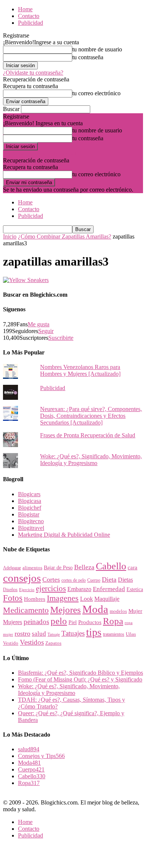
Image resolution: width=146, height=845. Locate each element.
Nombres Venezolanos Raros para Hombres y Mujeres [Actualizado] (80, 370)
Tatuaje (54, 634)
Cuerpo (93, 580)
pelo (59, 620)
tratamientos (113, 634)
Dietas (125, 579)
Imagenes (63, 598)
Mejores (65, 610)
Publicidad (30, 23)
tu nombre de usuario (97, 49)
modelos (118, 611)
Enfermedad (109, 589)
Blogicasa (29, 501)
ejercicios (51, 588)
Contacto (28, 16)
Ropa (113, 621)
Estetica (135, 589)
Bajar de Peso (58, 567)
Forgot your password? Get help (41, 153)
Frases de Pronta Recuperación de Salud (87, 435)
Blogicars (29, 494)
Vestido (10, 643)
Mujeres (12, 622)
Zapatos (53, 643)
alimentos (32, 567)
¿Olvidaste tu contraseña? (33, 72)
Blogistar (28, 514)
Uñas (131, 634)
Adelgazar (12, 567)
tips (93, 632)
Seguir (46, 331)
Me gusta (38, 324)
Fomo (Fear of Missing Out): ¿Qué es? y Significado (80, 679)
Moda (95, 609)
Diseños (10, 589)
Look (86, 598)
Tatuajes (73, 633)
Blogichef (29, 507)
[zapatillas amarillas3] (26, 280)
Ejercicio (26, 589)
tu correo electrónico (96, 93)
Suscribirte (60, 338)
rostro (22, 633)
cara (132, 567)
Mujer (135, 611)
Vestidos (32, 642)
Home (25, 9)
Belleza (84, 567)
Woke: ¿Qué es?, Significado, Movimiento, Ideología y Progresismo (91, 459)
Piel (73, 622)
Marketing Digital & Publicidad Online (64, 534)
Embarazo (79, 589)
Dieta (109, 579)
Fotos (12, 598)
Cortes (51, 579)
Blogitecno (31, 521)
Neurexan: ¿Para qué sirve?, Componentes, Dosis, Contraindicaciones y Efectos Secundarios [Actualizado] (91, 416)
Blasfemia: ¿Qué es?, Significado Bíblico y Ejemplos (80, 672)
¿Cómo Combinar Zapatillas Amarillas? (64, 236)
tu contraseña (87, 57)
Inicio (9, 236)
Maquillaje (106, 599)
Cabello (111, 566)
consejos (22, 578)
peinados (36, 622)
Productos (89, 622)
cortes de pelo (73, 580)
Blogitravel (31, 528)
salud (39, 633)
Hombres (34, 599)
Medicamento (26, 610)
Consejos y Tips (41, 756)
